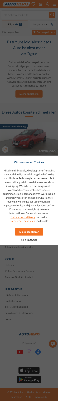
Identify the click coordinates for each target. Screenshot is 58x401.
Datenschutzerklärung (23, 217)
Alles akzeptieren (29, 231)
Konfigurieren (29, 239)
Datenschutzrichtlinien (22, 220)
